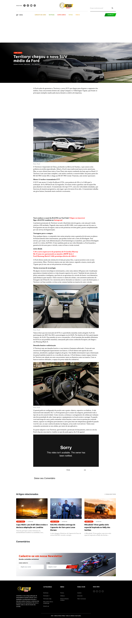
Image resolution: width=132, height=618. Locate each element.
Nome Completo (23, 563)
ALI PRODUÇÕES (77, 470)
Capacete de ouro (40, 14)
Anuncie (79, 596)
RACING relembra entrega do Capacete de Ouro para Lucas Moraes (62, 527)
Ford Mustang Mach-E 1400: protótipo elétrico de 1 (52, 256)
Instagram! (58, 220)
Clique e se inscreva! (77, 218)
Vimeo (88, 470)
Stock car (46, 606)
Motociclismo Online (64, 599)
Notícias (51, 14)
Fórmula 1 (46, 596)
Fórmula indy (47, 598)
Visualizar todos (110, 494)
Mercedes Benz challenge (48, 602)
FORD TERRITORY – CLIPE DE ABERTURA (49, 470)
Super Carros (61, 14)
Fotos (71, 14)
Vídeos (78, 14)
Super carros (18, 52)
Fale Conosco (81, 598)
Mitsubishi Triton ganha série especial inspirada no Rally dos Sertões (97, 527)
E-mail (48, 563)
